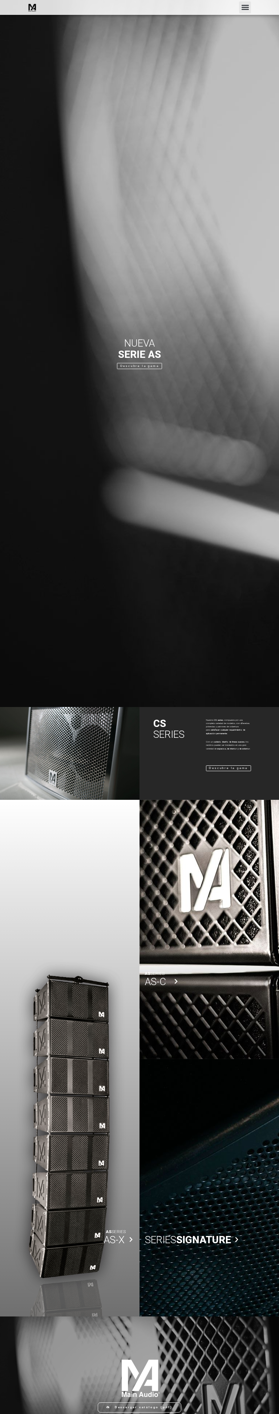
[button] (245, 7)
